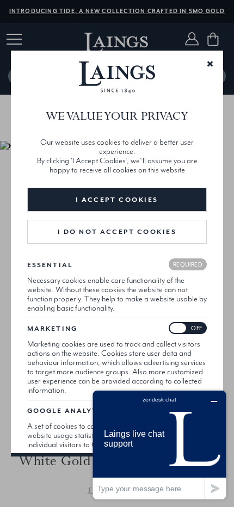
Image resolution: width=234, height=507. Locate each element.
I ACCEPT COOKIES (117, 199)
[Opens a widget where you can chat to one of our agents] (159, 444)
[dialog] (117, 253)
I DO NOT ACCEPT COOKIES (117, 232)
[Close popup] (210, 63)
